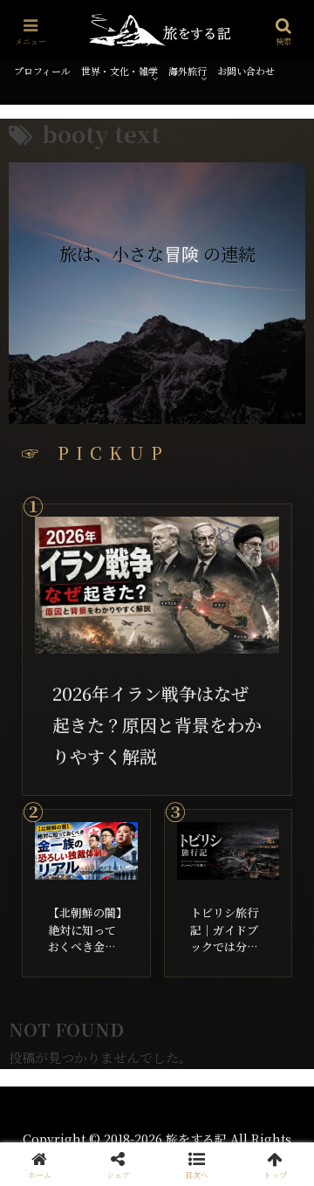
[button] (196, 1164)
